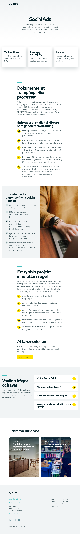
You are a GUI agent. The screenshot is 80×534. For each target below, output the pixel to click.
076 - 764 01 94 (15, 502)
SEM (53, 501)
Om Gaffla (65, 501)
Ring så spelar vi (25, 357)
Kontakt (65, 504)
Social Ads (55, 504)
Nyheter (65, 499)
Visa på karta (14, 514)
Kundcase (54, 506)
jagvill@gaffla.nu (15, 499)
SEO (53, 499)
